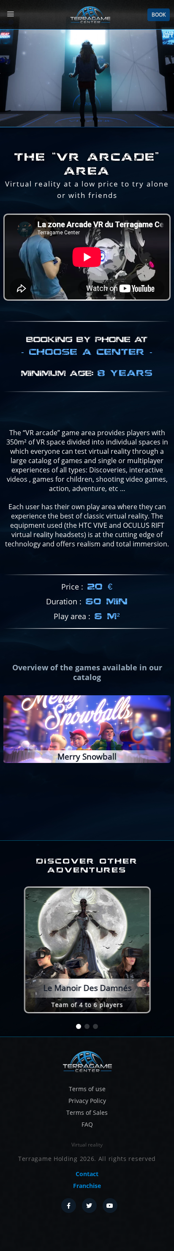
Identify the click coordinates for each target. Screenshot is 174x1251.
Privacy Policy (87, 1101)
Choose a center (87, 352)
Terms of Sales (87, 1112)
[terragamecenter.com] (87, 1061)
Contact (87, 1174)
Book (159, 14)
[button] (78, 1026)
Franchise (87, 1186)
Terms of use (87, 1089)
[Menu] (10, 14)
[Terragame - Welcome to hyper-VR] (90, 15)
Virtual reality (87, 1144)
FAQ (87, 1124)
